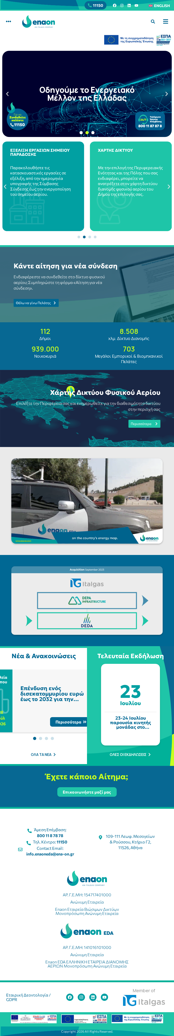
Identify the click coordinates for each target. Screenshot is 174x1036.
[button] (8, 21)
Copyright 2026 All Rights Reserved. (87, 1031)
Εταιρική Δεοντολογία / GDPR (28, 997)
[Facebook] (114, 5)
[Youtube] (136, 5)
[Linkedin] (129, 5)
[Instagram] (122, 5)
